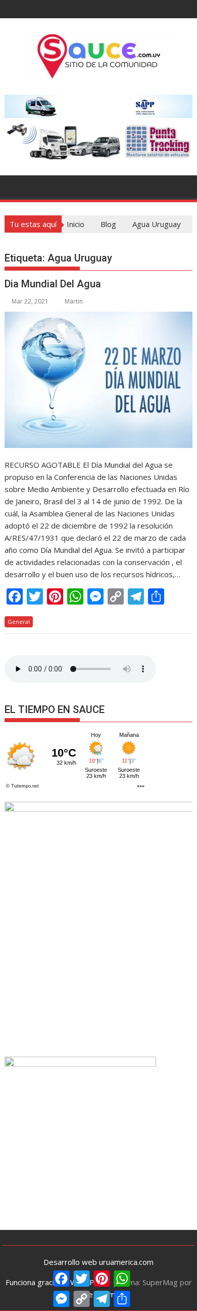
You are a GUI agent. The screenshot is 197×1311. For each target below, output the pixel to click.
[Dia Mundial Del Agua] (98, 380)
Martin (74, 301)
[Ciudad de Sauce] (14, 185)
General (19, 621)
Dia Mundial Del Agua (53, 284)
